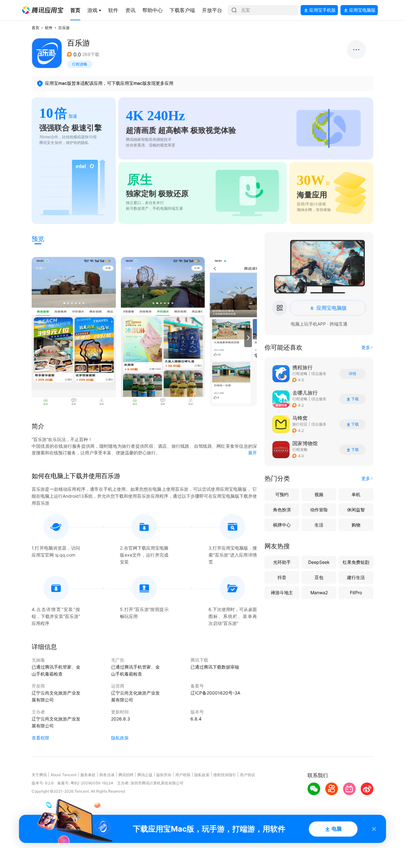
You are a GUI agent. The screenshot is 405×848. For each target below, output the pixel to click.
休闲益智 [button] (356, 509)
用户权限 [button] (182, 774)
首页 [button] (35, 27)
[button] (42, 10)
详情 (352, 373)
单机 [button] (356, 494)
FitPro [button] (356, 592)
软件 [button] (49, 27)
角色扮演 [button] (282, 509)
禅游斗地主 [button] (282, 592)
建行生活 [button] (356, 577)
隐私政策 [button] (120, 737)
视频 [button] (319, 494)
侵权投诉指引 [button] (224, 774)
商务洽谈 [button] (107, 774)
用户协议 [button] (247, 774)
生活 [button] (319, 524)
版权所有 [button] (163, 774)
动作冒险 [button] (319, 509)
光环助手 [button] (282, 562)
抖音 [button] (281, 577)
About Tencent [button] (64, 774)
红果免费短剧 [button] (356, 562)
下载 (355, 399)
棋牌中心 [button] (282, 524)
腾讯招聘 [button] (126, 774)
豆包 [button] (319, 577)
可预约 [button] (282, 494)
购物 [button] (356, 524)
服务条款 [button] (88, 774)
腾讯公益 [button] (145, 774)
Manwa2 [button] (319, 592)
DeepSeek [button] (319, 562)
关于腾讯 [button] (39, 774)
